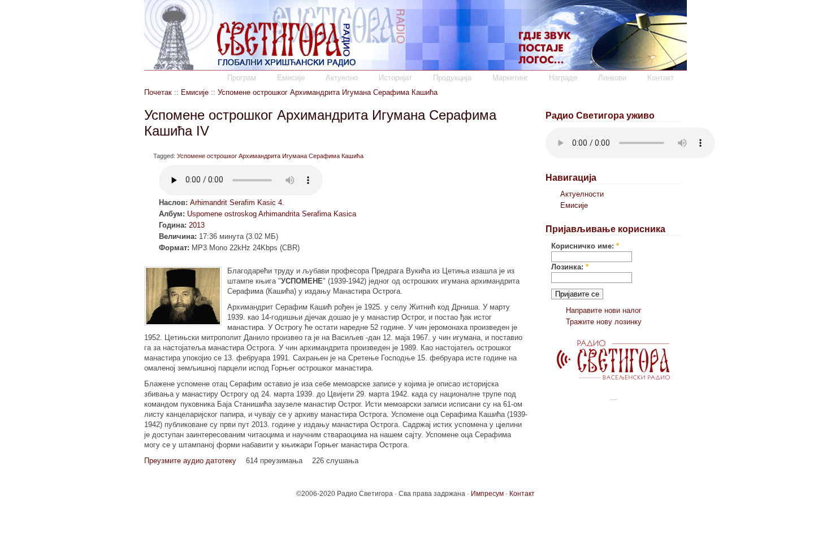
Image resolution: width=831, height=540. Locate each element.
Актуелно (342, 77)
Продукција (452, 77)
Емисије (291, 77)
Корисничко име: (585, 246)
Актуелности (582, 194)
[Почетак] (415, 68)
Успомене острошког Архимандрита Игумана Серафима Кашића (328, 92)
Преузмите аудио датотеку (190, 460)
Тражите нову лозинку (604, 321)
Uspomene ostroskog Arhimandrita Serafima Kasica (271, 214)
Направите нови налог (604, 310)
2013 (197, 225)
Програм (241, 77)
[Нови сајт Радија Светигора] (613, 377)
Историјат (395, 77)
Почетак (158, 92)
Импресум (487, 494)
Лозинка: (569, 267)
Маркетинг (510, 77)
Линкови (612, 77)
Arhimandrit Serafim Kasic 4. (237, 202)
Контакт (660, 77)
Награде (563, 77)
